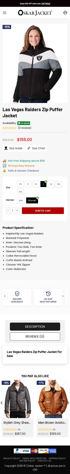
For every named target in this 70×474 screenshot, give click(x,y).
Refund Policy (27, 461)
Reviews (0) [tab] (35, 336)
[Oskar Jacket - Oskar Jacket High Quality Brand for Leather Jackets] (35, 12)
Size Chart (38, 148)
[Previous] (4, 296)
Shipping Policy (57, 458)
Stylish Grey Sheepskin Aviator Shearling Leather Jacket (17, 423)
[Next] (63, 296)
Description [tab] (35, 326)
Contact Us (44, 461)
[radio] (20, 184)
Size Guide (15, 148)
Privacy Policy (11, 458)
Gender (10, 200)
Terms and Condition (34, 458)
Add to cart (43, 210)
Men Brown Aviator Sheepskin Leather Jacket (52, 423)
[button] (4, 13)
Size (8, 187)
